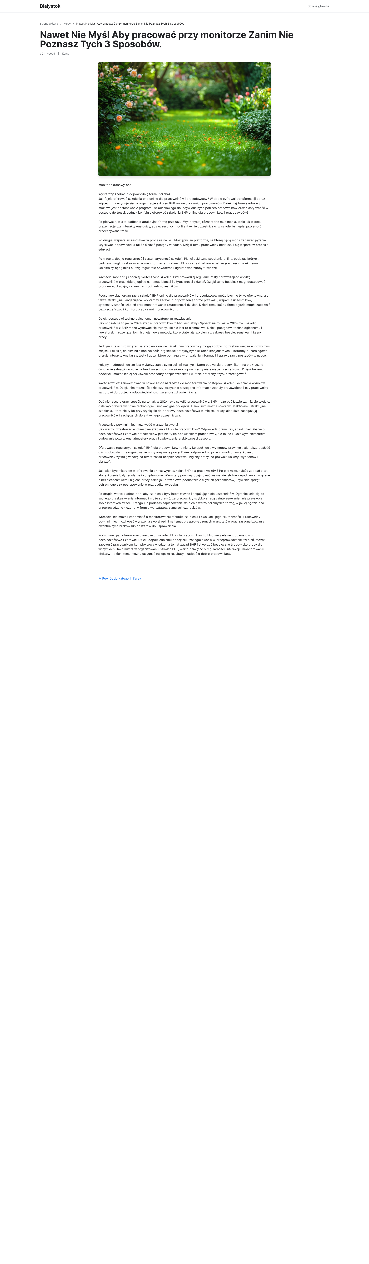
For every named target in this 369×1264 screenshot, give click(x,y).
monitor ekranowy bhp (114, 185)
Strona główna (318, 6)
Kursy (67, 23)
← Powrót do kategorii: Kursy (119, 578)
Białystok (50, 6)
